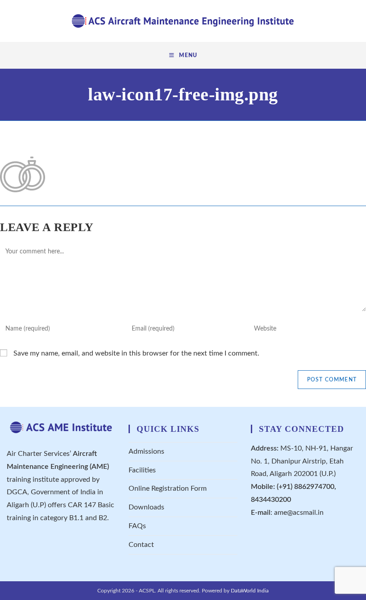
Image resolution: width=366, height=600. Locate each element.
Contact (141, 544)
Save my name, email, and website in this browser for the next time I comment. (136, 353)
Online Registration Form (168, 488)
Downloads (146, 507)
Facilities (142, 470)
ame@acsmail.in (299, 512)
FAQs (137, 526)
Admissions (146, 451)
